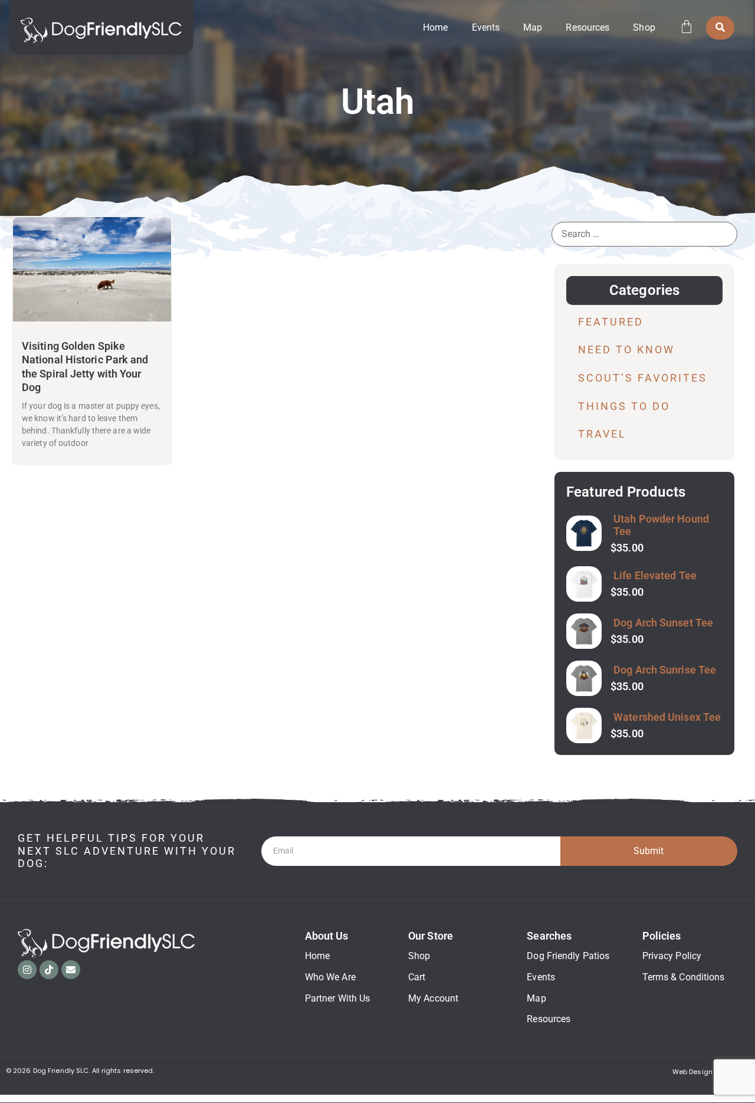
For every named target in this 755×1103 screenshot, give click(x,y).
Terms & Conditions (683, 977)
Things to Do (624, 406)
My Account (433, 998)
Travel (602, 434)
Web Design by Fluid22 (710, 1071)
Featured (611, 322)
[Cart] (686, 26)
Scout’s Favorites (642, 378)
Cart (416, 977)
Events (486, 27)
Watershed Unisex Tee (667, 717)
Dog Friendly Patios (568, 955)
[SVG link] (101, 30)
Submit (648, 850)
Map (532, 27)
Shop (644, 27)
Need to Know (626, 349)
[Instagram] (27, 969)
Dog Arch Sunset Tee (663, 622)
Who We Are (330, 977)
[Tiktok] (49, 969)
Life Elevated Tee (655, 575)
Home (435, 27)
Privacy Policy (671, 955)
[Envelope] (70, 969)
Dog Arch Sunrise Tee (664, 670)
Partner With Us (337, 998)
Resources (587, 27)
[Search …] (720, 28)
